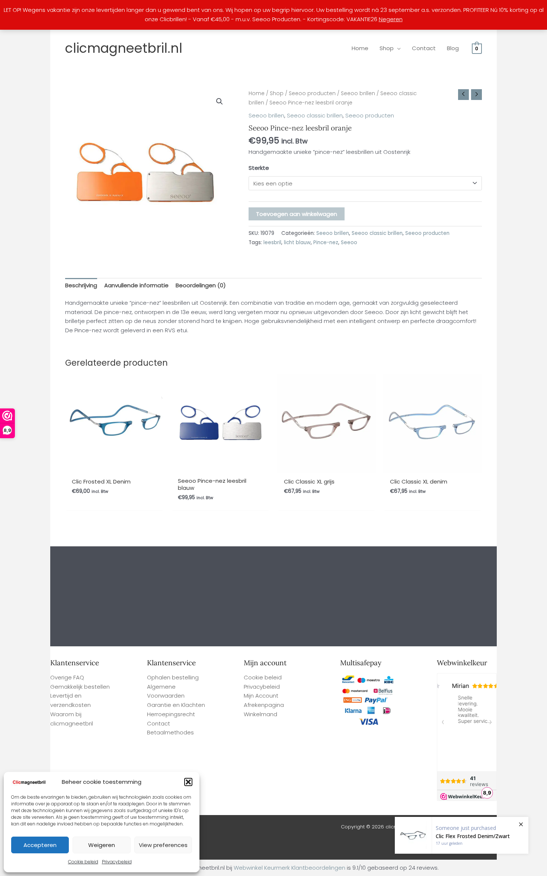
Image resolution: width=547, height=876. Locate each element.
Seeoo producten (312, 93)
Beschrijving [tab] (81, 285)
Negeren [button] (391, 19)
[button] (188, 782)
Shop (277, 93)
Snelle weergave (114, 466)
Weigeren (101, 845)
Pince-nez (325, 242)
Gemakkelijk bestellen (80, 687)
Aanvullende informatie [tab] (136, 285)
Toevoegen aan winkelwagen (296, 214)
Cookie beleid (83, 862)
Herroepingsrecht (171, 714)
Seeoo (349, 242)
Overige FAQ (67, 677)
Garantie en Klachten (176, 705)
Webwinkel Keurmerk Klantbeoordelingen (289, 868)
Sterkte (259, 168)
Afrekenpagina (264, 705)
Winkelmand (260, 714)
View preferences (163, 845)
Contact (158, 723)
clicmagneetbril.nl (123, 48)
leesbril (272, 242)
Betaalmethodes (170, 732)
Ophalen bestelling (173, 677)
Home (257, 93)
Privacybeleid (117, 862)
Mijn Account (261, 695)
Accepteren (40, 845)
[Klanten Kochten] (461, 835)
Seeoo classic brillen (315, 115)
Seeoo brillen (358, 93)
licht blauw (297, 242)
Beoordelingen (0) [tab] (201, 285)
